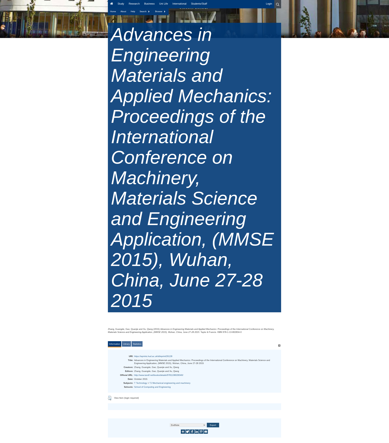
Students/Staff (199, 3)
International (179, 3)
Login (269, 3)
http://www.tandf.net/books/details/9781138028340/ (158, 375)
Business (149, 3)
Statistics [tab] (137, 344)
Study (121, 3)
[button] (277, 4)
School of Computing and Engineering (152, 387)
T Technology (140, 383)
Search (143, 11)
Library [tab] (126, 344)
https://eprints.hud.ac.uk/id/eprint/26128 (153, 356)
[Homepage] (111, 4)
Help (133, 11)
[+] (279, 345)
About (123, 11)
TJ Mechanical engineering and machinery (170, 383)
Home (113, 11)
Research (134, 3)
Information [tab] (114, 344)
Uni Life (163, 3)
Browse (159, 11)
